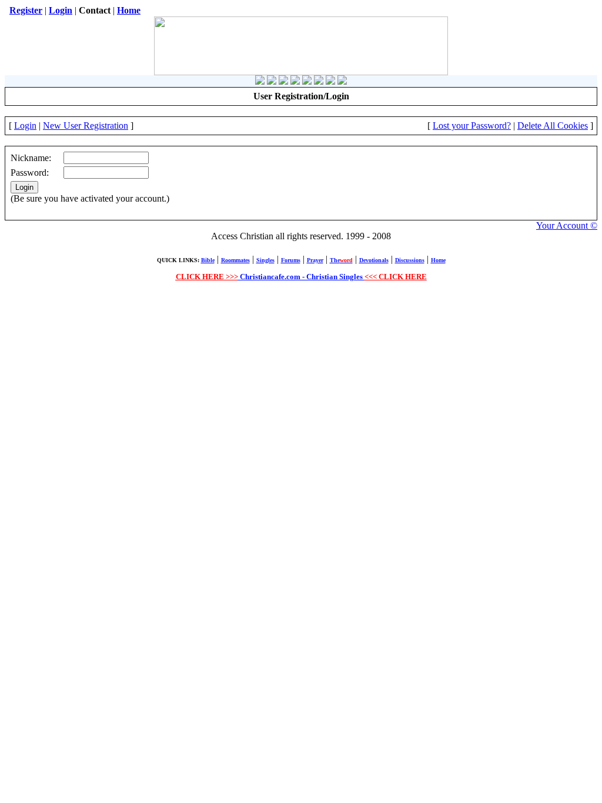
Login (25, 126)
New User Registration (85, 126)
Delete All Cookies (552, 126)
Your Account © (566, 225)
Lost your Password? (472, 126)
